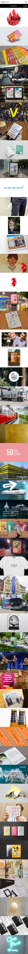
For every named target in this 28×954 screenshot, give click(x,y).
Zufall (14, 6)
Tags (25, 6)
